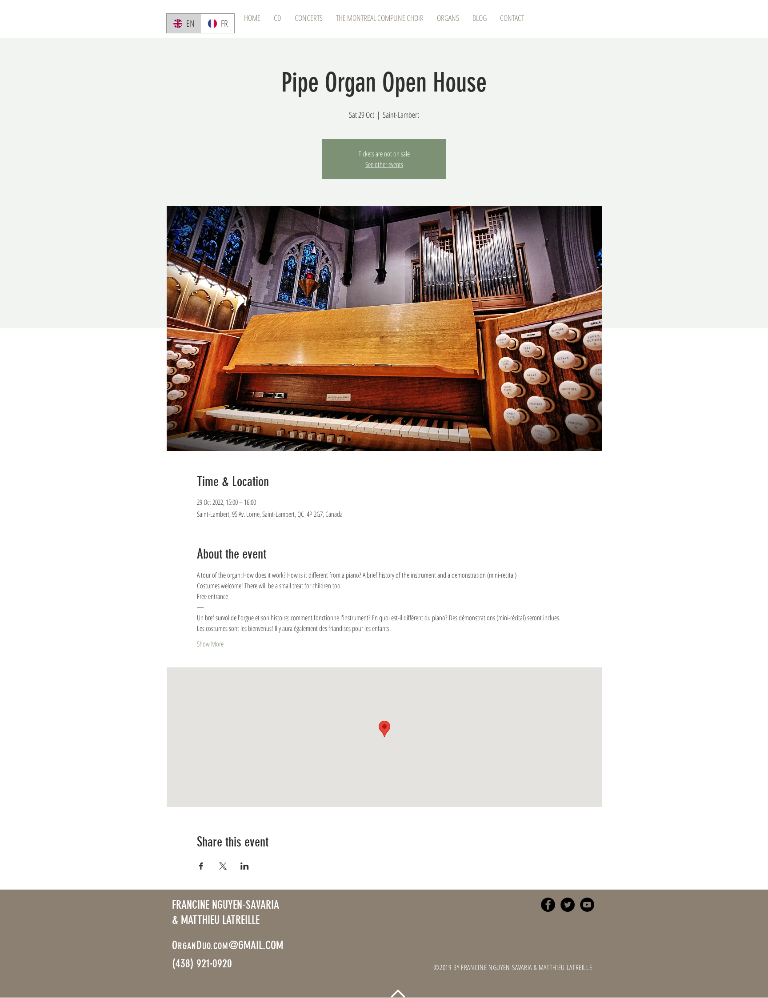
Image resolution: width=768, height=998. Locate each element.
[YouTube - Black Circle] (587, 905)
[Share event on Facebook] (201, 866)
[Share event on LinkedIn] (244, 866)
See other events (384, 164)
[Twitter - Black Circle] (567, 905)
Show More (210, 644)
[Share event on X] (223, 866)
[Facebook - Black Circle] (548, 905)
